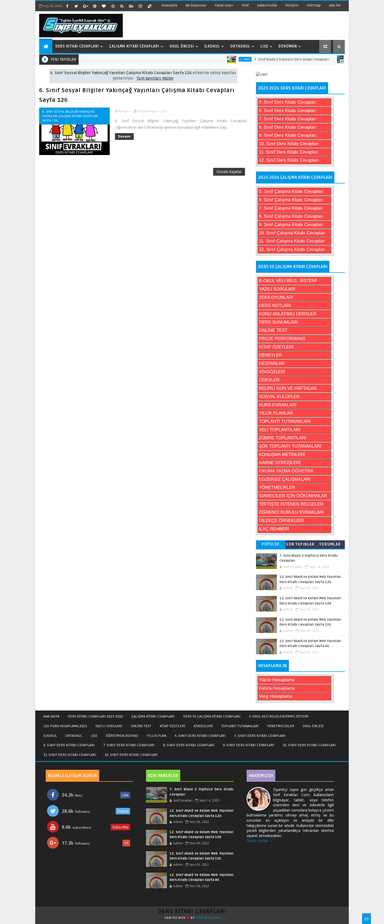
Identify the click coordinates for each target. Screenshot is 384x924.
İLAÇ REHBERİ (274, 528)
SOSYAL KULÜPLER (279, 396)
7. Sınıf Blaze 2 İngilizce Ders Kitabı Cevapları (276, 59)
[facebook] (67, 6)
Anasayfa (169, 5)
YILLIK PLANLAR (276, 413)
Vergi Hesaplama (275, 696)
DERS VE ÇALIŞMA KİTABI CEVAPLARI (212, 716)
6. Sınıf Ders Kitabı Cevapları (287, 110)
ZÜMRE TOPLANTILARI (282, 437)
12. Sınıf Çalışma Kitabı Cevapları (292, 249)
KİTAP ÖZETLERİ (276, 347)
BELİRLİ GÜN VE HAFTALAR (288, 388)
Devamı (124, 136)
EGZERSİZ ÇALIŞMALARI (285, 479)
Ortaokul (240, 46)
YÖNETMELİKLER (277, 487)
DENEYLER (270, 355)
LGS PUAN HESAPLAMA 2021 (65, 726)
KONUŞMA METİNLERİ (282, 454)
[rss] (122, 6)
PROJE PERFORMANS (282, 338)
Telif (245, 5)
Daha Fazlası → (260, 840)
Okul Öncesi (182, 46)
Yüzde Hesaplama (276, 679)
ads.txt (335, 5)
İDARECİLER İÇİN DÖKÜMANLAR (293, 495)
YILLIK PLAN (156, 735)
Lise (264, 46)
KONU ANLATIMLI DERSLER (287, 313)
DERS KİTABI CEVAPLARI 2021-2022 (95, 716)
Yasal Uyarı (224, 5)
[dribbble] (113, 6)
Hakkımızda (267, 5)
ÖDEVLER (269, 379)
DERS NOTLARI (275, 305)
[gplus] (85, 6)
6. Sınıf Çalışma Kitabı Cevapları (291, 199)
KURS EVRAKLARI (277, 404)
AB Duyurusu (195, 5)
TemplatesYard (208, 918)
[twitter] (76, 6)
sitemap (314, 5)
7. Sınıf (230, 59)
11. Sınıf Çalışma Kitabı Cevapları (292, 241)
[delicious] (149, 6)
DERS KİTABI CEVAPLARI (192, 911)
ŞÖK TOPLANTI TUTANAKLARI (290, 446)
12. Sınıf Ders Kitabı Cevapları (289, 160)
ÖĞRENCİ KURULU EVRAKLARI (291, 512)
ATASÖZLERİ (272, 371)
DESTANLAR (271, 363)
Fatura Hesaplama (277, 688)
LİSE (94, 735)
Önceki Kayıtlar (229, 171)
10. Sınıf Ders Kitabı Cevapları (289, 143)
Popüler (271, 544)
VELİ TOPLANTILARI (279, 429)
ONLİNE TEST (273, 330)
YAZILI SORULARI (277, 289)
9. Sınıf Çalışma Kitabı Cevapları (291, 224)
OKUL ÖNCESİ (313, 726)
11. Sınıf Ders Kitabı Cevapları (288, 152)
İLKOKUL (50, 735)
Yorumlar (330, 544)
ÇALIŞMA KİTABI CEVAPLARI (153, 716)
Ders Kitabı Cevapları (77, 46)
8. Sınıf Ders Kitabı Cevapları (287, 127)
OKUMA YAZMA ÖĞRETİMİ (286, 471)
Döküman (287, 46)
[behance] (131, 6)
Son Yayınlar (300, 544)
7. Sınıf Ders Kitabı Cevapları (287, 118)
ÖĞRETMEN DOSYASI (122, 735)
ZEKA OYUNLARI (276, 297)
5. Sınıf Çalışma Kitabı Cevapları (291, 191)
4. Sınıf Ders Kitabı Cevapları (200, 735)
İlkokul (212, 46)
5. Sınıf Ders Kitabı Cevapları (287, 102)
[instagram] (140, 6)
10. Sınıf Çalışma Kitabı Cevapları (292, 232)
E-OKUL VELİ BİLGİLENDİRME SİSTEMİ (279, 716)
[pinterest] (94, 6)
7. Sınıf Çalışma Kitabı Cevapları (291, 208)
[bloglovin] (104, 6)
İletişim (291, 5)
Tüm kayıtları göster (155, 78)
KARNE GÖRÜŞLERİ (280, 462)
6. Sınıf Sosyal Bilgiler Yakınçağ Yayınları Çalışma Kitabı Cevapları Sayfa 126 (70, 116)
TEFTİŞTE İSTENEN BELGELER (291, 504)
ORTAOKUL (73, 735)
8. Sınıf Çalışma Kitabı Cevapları (291, 216)
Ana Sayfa (51, 716)
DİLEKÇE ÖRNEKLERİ (281, 520)
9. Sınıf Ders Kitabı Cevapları (287, 135)
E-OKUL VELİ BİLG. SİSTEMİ (288, 280)
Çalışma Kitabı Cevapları (134, 46)
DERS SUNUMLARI (278, 322)
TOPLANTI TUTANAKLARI (285, 421)
